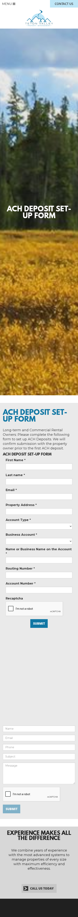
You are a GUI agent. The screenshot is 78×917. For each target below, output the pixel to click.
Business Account (21, 534)
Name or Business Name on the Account (39, 551)
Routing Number (20, 568)
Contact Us (64, 4)
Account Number (21, 583)
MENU (7, 4)
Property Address (21, 505)
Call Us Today (42, 888)
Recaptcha (14, 598)
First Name (16, 460)
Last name (15, 475)
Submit (11, 809)
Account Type (18, 520)
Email (11, 490)
